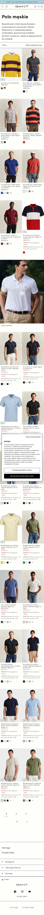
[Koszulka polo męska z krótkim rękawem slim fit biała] (5, 384)
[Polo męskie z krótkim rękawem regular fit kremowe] (27, 503)
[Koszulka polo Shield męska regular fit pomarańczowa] (24, 191)
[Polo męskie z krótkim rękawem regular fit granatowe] (2, 622)
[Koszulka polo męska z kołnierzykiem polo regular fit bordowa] (2, 244)
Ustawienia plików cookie (22, 470)
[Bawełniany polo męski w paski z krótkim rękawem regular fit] (24, 741)
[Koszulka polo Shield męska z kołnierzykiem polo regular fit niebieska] (2, 193)
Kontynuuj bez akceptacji (33, 436)
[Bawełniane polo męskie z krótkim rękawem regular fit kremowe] (5, 741)
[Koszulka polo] (5, 88)
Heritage (6, 848)
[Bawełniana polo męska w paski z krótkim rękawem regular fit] (2, 741)
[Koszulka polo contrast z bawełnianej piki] (7, 622)
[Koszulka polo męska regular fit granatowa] (24, 382)
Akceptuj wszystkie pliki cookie (22, 476)
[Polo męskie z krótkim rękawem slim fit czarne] (7, 384)
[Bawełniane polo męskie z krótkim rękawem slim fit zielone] (24, 562)
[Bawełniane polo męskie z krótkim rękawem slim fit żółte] (2, 562)
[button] (35, 6)
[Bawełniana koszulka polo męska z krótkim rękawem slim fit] (2, 384)
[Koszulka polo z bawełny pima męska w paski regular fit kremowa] (27, 91)
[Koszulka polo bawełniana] (2, 88)
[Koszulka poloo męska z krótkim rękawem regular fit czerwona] (24, 252)
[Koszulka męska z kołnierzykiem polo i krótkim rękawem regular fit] (2, 681)
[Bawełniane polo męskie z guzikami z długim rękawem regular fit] (24, 142)
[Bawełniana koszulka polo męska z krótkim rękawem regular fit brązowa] (7, 193)
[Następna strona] (27, 822)
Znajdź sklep (8, 852)
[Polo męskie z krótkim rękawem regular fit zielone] (29, 503)
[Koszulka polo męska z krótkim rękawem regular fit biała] (5, 193)
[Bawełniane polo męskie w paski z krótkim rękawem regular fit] (7, 741)
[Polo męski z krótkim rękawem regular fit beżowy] (29, 622)
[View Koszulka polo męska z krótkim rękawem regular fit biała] (22, 293)
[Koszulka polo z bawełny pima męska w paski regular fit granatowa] (24, 91)
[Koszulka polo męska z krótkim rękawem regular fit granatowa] (24, 503)
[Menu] (3, 6)
